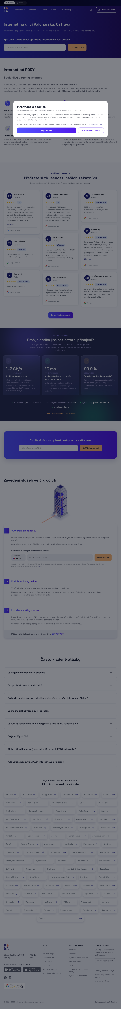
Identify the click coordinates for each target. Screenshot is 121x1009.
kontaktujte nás (95, 124)
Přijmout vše (46, 130)
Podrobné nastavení (91, 130)
